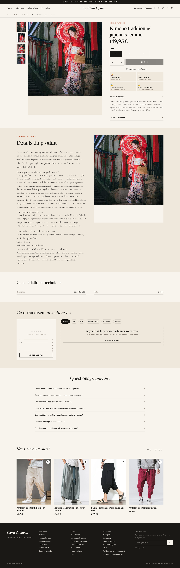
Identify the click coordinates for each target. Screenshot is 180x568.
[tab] (21, 27)
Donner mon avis (36, 355)
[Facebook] (143, 548)
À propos (148, 8)
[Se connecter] (167, 8)
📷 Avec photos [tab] (93, 321)
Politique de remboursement (114, 551)
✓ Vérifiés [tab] (106, 321)
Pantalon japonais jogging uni (143, 508)
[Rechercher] (158, 8)
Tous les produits (45, 551)
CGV (105, 548)
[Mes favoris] (163, 8)
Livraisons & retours (78, 538)
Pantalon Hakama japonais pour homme (69, 509)
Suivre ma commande (79, 541)
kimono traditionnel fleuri (48, 259)
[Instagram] (136, 548)
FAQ (72, 554)
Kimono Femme (45, 538)
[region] (90, 487)
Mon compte (76, 535)
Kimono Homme (45, 541)
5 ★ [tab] (74, 321)
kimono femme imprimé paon (51, 256)
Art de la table (33, 8)
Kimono (10, 8)
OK (170, 543)
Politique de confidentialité (113, 554)
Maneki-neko (44, 548)
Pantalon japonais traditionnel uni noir (107, 509)
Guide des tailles (77, 544)
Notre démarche (109, 541)
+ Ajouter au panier (34, 502)
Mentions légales (109, 544)
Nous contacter (77, 551)
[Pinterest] (139, 548)
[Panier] (172, 8)
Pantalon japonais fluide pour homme (31, 509)
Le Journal (138, 8)
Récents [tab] (118, 321)
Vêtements (20, 8)
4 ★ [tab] (81, 321)
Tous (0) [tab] (65, 321)
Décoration (46, 8)
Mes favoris (75, 548)
